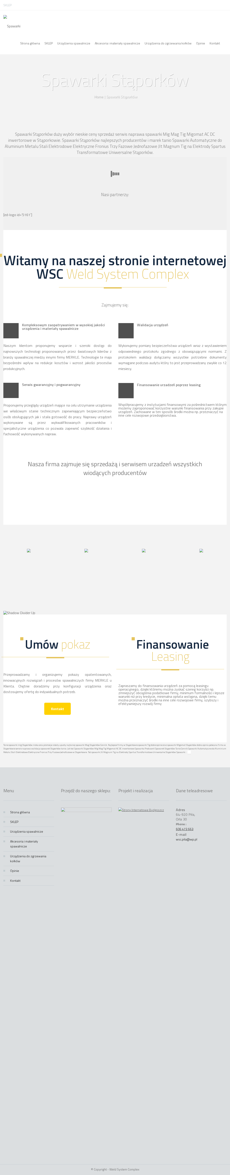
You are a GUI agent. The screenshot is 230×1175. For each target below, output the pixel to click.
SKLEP (7, 5)
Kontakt (57, 708)
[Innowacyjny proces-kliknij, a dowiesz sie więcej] (29, 551)
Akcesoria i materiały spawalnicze (24, 844)
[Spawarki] (11, 21)
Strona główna (20, 812)
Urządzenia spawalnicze (26, 831)
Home (98, 96)
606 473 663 (184, 829)
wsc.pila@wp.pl (186, 839)
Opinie (14, 870)
